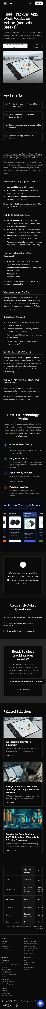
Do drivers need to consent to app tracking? (19, 631)
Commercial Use (29, 946)
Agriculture (5, 979)
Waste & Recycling (7, 984)
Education (5, 967)
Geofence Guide (29, 967)
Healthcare (5, 962)
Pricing (4, 944)
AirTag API (5, 948)
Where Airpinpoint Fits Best (16, 292)
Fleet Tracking (28, 953)
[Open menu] (10, 3)
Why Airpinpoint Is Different (17, 352)
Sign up (38, 3)
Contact (4, 991)
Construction (6, 960)
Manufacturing (6, 969)
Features (4, 941)
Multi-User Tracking (30, 948)
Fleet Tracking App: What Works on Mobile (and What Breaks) (22, 155)
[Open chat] (40, 1003)
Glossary (27, 969)
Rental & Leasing (7, 972)
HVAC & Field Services (8, 981)
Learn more (36, 46)
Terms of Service (7, 995)
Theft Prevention (29, 951)
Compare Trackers (30, 962)
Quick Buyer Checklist (14, 317)
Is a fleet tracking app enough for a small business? (22, 617)
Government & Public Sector (10, 965)
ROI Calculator (29, 965)
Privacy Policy (6, 993)
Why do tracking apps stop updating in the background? (18, 624)
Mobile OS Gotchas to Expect (17, 215)
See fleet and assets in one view (15, 46)
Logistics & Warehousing (9, 974)
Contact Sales (23, 689)
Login (30, 3)
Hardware (5, 946)
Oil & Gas (4, 977)
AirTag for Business (30, 941)
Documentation (6, 951)
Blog (25, 960)
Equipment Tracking (30, 944)
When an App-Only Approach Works (20, 181)
